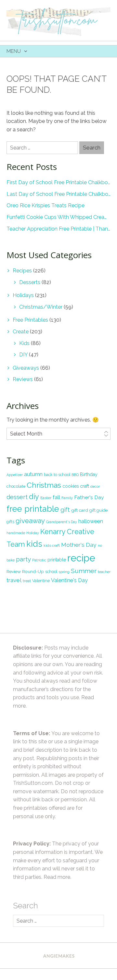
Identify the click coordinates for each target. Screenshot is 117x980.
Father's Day (89, 497)
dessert (17, 497)
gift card (79, 510)
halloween (90, 521)
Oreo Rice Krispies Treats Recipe (45, 205)
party (23, 559)
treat (27, 581)
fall (56, 497)
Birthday (89, 474)
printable (56, 559)
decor (95, 486)
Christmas (44, 485)
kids (34, 544)
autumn (33, 474)
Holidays (23, 295)
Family (67, 498)
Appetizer (14, 475)
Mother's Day (79, 545)
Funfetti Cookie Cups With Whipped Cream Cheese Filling (58, 217)
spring (64, 571)
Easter (45, 498)
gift (65, 509)
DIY (23, 355)
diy (34, 496)
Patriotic (39, 560)
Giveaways (26, 368)
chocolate (15, 486)
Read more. (57, 877)
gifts (10, 521)
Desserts (29, 282)
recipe (81, 558)
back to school (57, 474)
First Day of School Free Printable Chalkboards (58, 182)
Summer (84, 571)
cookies (70, 486)
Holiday (32, 533)
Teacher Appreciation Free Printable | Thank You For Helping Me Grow (58, 229)
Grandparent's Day (61, 522)
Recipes (22, 271)
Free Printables (30, 320)
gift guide (98, 510)
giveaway (30, 521)
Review (13, 571)
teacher (104, 572)
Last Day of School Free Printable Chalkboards (58, 194)
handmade (15, 533)
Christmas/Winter (40, 307)
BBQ (75, 474)
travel (13, 580)
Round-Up (33, 571)
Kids (24, 343)
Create (21, 332)
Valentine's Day (69, 580)
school (51, 571)
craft (84, 486)
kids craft (52, 545)
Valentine (41, 580)
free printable (32, 509)
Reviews (23, 379)
